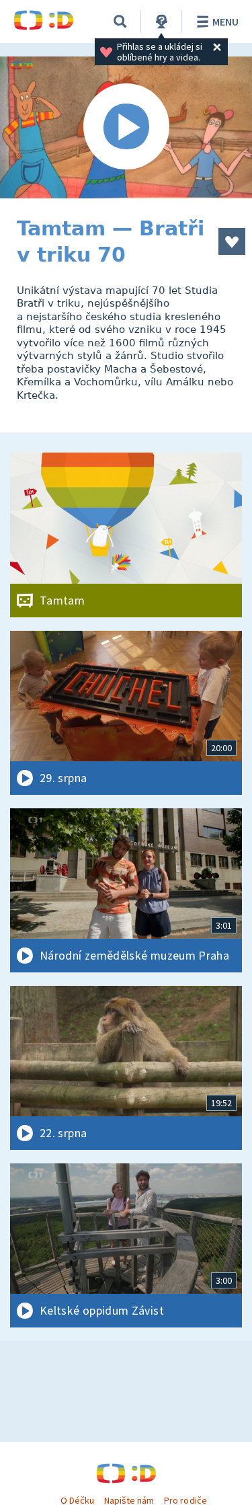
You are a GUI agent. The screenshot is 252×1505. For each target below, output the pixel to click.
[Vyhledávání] (120, 21)
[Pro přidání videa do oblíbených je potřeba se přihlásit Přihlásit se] (231, 241)
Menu (225, 21)
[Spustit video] (126, 127)
